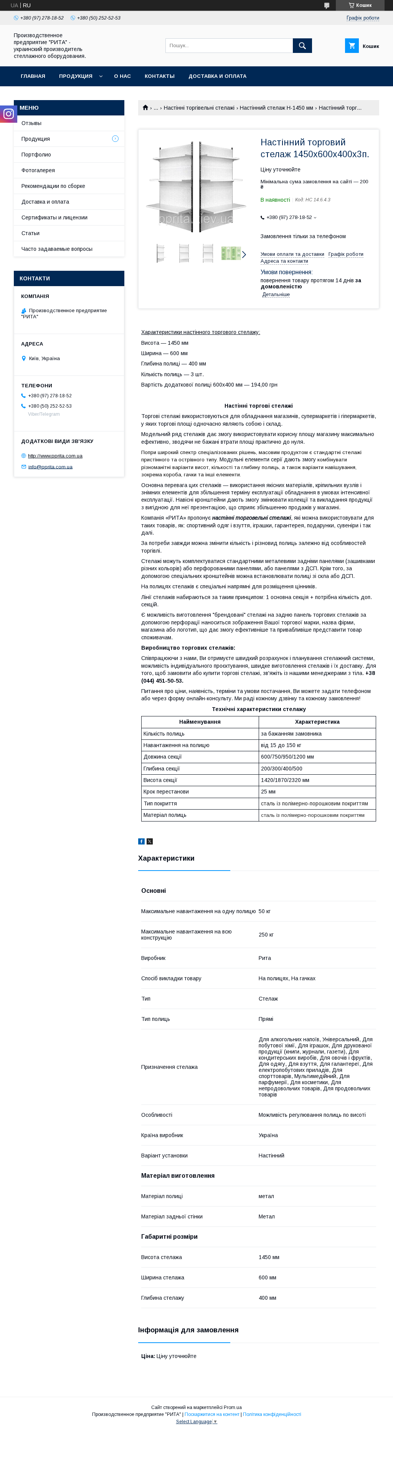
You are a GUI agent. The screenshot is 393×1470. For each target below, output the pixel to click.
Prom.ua (233, 1407)
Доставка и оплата (217, 76)
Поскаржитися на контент (212, 1414)
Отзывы (31, 123)
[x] (150, 843)
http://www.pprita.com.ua (55, 456)
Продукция (75, 76)
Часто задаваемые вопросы (56, 249)
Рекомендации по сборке (53, 186)
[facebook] (141, 843)
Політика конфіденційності (272, 1414)
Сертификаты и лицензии (54, 217)
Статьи (30, 233)
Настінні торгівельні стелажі (199, 108)
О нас (122, 76)
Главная (33, 76)
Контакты (160, 76)
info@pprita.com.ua (50, 466)
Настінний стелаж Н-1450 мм (276, 108)
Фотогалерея (38, 170)
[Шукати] (302, 45)
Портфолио (36, 154)
